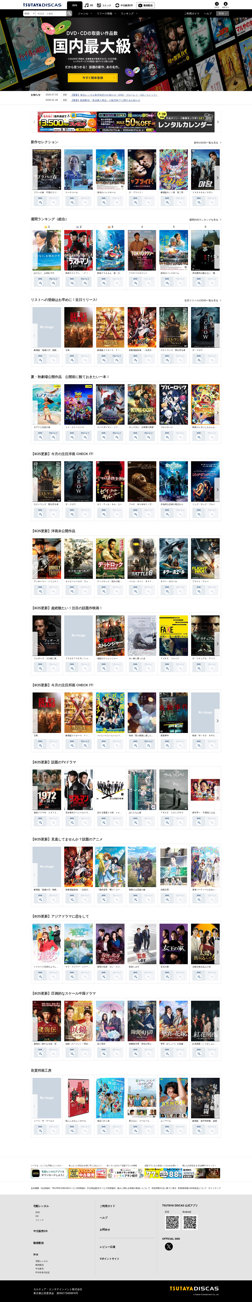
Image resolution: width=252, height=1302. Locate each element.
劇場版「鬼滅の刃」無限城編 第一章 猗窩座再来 (56, 350)
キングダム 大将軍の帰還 (141, 427)
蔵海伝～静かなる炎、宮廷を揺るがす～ (52, 1044)
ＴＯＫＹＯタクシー (138, 273)
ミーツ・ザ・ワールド (44, 1121)
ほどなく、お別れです (44, 273)
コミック (106, 5)
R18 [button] (221, 13)
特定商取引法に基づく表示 (164, 1187)
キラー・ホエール (169, 581)
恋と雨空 (101, 1044)
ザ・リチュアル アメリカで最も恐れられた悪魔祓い (217, 658)
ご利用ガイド (192, 13)
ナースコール (71, 192)
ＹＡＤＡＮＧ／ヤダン (202, 192)
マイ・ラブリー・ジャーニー (78, 967)
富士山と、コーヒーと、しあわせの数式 (147, 1121)
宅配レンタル (41, 1260)
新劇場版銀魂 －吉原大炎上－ (143, 350)
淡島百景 (165, 889)
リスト (216, 7)
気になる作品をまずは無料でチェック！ (199, 1165)
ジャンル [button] (83, 13)
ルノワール (166, 1121)
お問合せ (105, 1229)
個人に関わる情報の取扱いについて (133, 1187)
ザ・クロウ (197, 350)
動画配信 (148, 5)
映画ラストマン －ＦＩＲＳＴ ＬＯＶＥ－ (86, 273)
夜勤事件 (165, 735)
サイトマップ (214, 1187)
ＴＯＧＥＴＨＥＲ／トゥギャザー (80, 658)
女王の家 (165, 967)
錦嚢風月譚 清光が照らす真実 (143, 1044)
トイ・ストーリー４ (74, 427)
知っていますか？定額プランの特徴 (122, 1165)
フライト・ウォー (200, 581)
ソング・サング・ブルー (203, 504)
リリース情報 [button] (104, 13)
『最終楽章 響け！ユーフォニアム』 (114, 889)
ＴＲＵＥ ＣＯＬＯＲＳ (172, 812)
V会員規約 (45, 1187)
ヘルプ (208, 13)
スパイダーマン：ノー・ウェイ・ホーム (115, 427)
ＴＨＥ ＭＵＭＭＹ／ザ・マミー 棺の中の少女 (151, 504)
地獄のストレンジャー (107, 658)
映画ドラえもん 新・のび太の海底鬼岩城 (116, 273)
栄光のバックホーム (106, 192)
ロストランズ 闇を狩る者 (173, 350)
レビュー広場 (107, 1247)
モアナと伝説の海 (42, 427)
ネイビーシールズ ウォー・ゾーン (81, 581)
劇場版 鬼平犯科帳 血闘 (204, 1121)
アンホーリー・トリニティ (46, 581)
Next (217, 178)
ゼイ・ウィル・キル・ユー (109, 504)
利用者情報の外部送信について (192, 1187)
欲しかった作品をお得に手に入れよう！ (86, 1165)
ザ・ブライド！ (136, 192)
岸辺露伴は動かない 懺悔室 (205, 273)
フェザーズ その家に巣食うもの (49, 658)
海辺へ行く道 (103, 1121)
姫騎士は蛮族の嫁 (137, 889)
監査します (134, 967)
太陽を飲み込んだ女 (201, 967)
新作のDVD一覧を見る (206, 142)
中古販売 (39, 1268)
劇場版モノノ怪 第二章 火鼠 (175, 192)
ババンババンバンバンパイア (110, 735)
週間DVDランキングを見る (204, 219)
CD (91, 5)
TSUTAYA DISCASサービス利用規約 (68, 1187)
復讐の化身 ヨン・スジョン (110, 967)
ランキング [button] (127, 13)
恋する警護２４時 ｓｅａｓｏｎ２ (113, 812)
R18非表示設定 (42, 1272)
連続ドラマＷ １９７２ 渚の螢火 (50, 812)
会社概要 (35, 1187)
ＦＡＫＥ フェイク (170, 658)
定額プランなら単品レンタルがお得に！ (161, 1165)
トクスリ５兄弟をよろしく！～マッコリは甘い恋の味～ (59, 967)
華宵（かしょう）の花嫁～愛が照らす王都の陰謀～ (184, 1044)
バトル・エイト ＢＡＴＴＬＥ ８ (145, 581)
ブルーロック (167, 427)
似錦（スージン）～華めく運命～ (80, 1044)
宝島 (67, 350)
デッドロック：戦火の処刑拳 (110, 581)
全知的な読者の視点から (172, 504)
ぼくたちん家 (135, 812)
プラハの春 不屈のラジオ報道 (48, 192)
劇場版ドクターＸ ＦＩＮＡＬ (111, 350)
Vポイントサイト (109, 1258)
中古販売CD (127, 5)
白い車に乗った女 (137, 658)
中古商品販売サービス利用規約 (101, 1187)
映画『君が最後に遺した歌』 (142, 735)
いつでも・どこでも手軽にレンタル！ (47, 1165)
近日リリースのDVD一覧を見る (201, 300)
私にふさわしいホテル (75, 1121)
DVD (74, 5)
